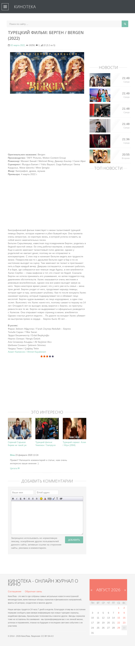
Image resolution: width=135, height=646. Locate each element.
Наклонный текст (17, 499)
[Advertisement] (47, 120)
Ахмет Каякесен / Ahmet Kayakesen (27, 351)
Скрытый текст (50, 499)
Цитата (14, 468)
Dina (12, 455)
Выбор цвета (45, 499)
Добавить (74, 539)
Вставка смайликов (41, 499)
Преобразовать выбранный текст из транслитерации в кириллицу (57, 499)
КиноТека (25, 6)
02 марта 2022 (18, 45)
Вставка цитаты (53, 499)
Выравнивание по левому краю (29, 499)
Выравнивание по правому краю (37, 499)
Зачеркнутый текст (24, 499)
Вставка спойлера (61, 499)
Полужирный (13, 499)
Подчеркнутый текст (21, 499)
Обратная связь (33, 591)
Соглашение (14, 591)
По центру (33, 499)
